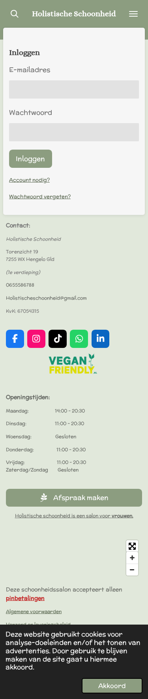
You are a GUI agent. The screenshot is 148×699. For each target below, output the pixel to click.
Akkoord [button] (112, 685)
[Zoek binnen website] (14, 14)
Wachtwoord (30, 112)
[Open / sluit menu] (133, 14)
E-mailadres (29, 69)
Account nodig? (29, 180)
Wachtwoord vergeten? (40, 196)
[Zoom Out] (132, 570)
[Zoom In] (132, 558)
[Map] (74, 557)
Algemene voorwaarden (34, 611)
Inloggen (30, 158)
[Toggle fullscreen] (132, 546)
